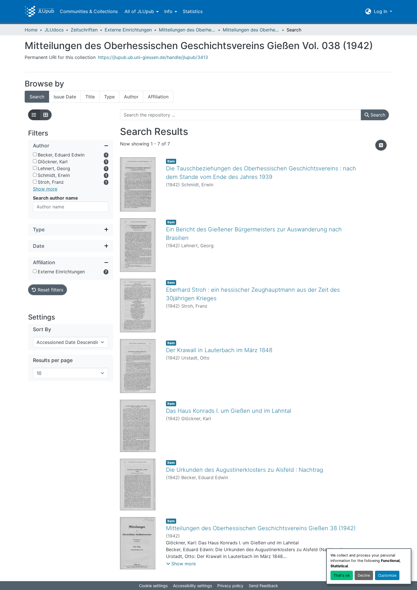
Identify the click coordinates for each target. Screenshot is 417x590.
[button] (39, 11)
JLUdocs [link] (54, 30)
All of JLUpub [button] (139, 11)
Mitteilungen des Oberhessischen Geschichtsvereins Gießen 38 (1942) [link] (261, 528)
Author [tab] (131, 97)
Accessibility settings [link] (192, 585)
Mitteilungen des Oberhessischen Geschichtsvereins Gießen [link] (187, 30)
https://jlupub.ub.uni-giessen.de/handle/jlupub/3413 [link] (153, 57)
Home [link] (31, 30)
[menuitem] (141, 11)
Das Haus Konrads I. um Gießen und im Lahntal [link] (228, 410)
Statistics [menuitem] (193, 11)
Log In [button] (381, 11)
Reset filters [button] (49, 290)
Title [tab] (90, 97)
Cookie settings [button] (153, 585)
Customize (387, 575)
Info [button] (168, 11)
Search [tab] (37, 97)
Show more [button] (45, 189)
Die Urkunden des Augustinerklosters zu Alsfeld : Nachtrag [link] (244, 469)
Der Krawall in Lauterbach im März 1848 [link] (219, 350)
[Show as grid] (46, 114)
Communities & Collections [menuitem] (89, 11)
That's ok (342, 575)
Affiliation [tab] (158, 97)
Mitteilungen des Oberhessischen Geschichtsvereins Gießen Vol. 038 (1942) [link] (251, 30)
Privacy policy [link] (230, 585)
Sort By (42, 329)
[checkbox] (35, 154)
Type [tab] (109, 97)
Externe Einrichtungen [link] (128, 30)
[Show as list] (34, 114)
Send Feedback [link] (263, 585)
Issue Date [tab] (65, 97)
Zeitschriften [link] (84, 30)
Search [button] (377, 115)
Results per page (53, 360)
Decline (364, 575)
